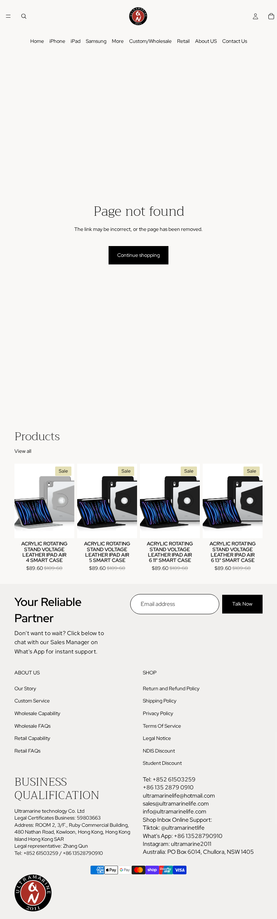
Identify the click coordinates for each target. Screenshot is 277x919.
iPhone (57, 41)
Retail (183, 41)
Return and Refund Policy (171, 688)
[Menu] (8, 16)
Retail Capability (32, 738)
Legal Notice (157, 738)
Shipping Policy (159, 701)
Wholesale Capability (37, 713)
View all (22, 451)
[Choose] (63, 527)
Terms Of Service (162, 726)
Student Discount (162, 763)
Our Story (25, 688)
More (118, 41)
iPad (75, 41)
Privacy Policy (158, 713)
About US (206, 41)
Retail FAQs (27, 751)
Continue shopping (138, 255)
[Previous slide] (22, 501)
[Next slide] (66, 501)
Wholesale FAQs (32, 726)
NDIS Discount (159, 751)
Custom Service (32, 701)
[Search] (24, 16)
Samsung (96, 41)
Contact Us (234, 41)
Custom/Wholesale (150, 41)
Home (37, 41)
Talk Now (242, 604)
